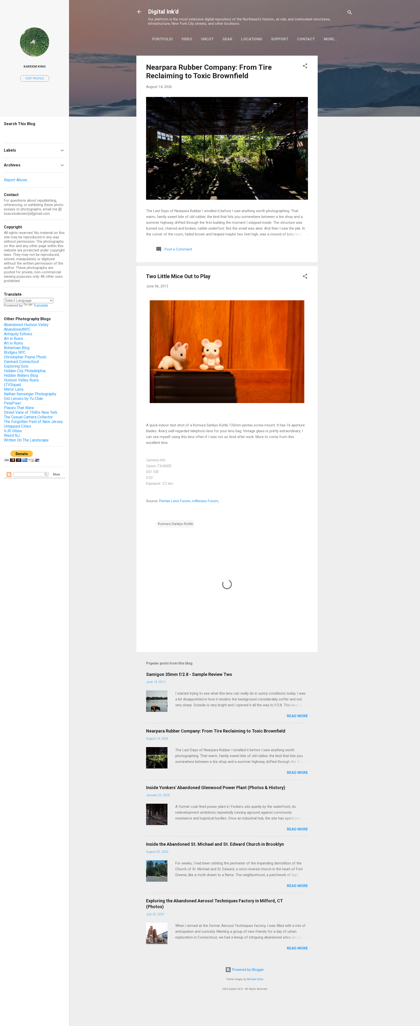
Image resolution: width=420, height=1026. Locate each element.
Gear (227, 39)
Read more (297, 716)
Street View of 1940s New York (30, 412)
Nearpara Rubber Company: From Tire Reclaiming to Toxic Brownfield (209, 71)
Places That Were (19, 407)
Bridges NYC (15, 352)
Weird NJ (12, 435)
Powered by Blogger (247, 969)
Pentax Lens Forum (174, 501)
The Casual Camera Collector (28, 417)
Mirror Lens (14, 389)
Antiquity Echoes (18, 334)
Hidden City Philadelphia (24, 371)
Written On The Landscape (26, 440)
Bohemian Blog (16, 347)
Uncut (207, 39)
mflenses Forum (205, 501)
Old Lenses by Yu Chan (23, 398)
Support (279, 39)
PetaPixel (12, 403)
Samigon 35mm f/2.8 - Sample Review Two (189, 674)
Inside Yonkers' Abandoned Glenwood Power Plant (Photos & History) (215, 787)
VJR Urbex (13, 431)
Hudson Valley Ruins (21, 380)
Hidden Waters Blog (21, 375)
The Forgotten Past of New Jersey (33, 421)
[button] (305, 66)
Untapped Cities (17, 426)
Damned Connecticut (21, 361)
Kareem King (35, 66)
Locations (251, 39)
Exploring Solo (16, 366)
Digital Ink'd (163, 11)
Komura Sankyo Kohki (175, 524)
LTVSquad (12, 384)
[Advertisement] (337, 128)
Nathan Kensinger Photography (30, 394)
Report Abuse (15, 180)
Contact (306, 39)
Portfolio (162, 39)
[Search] (350, 13)
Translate (40, 305)
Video (187, 39)
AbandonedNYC (17, 329)
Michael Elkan (255, 979)
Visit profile (34, 78)
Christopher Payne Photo (25, 357)
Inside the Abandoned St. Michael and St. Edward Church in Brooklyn (215, 844)
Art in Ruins (13, 338)
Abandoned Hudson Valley (26, 324)
